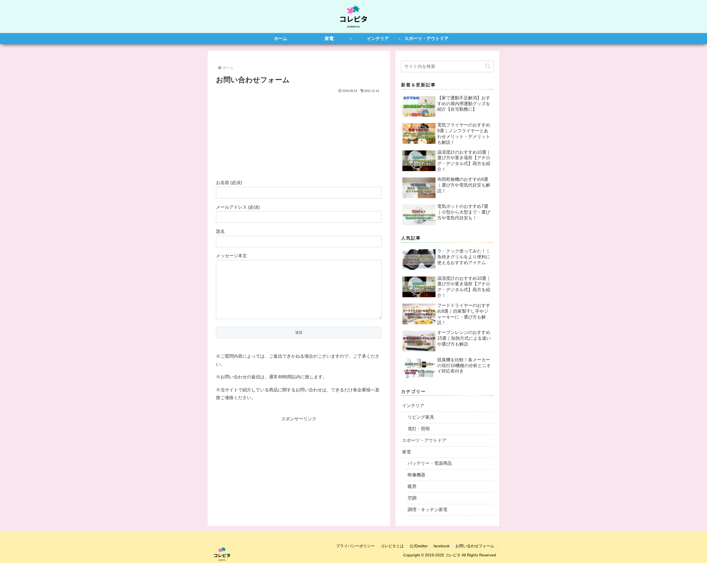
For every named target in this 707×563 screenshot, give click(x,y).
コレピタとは (392, 546)
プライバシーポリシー (355, 546)
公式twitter (419, 546)
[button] (488, 66)
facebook (442, 546)
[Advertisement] (299, 135)
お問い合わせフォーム (474, 546)
